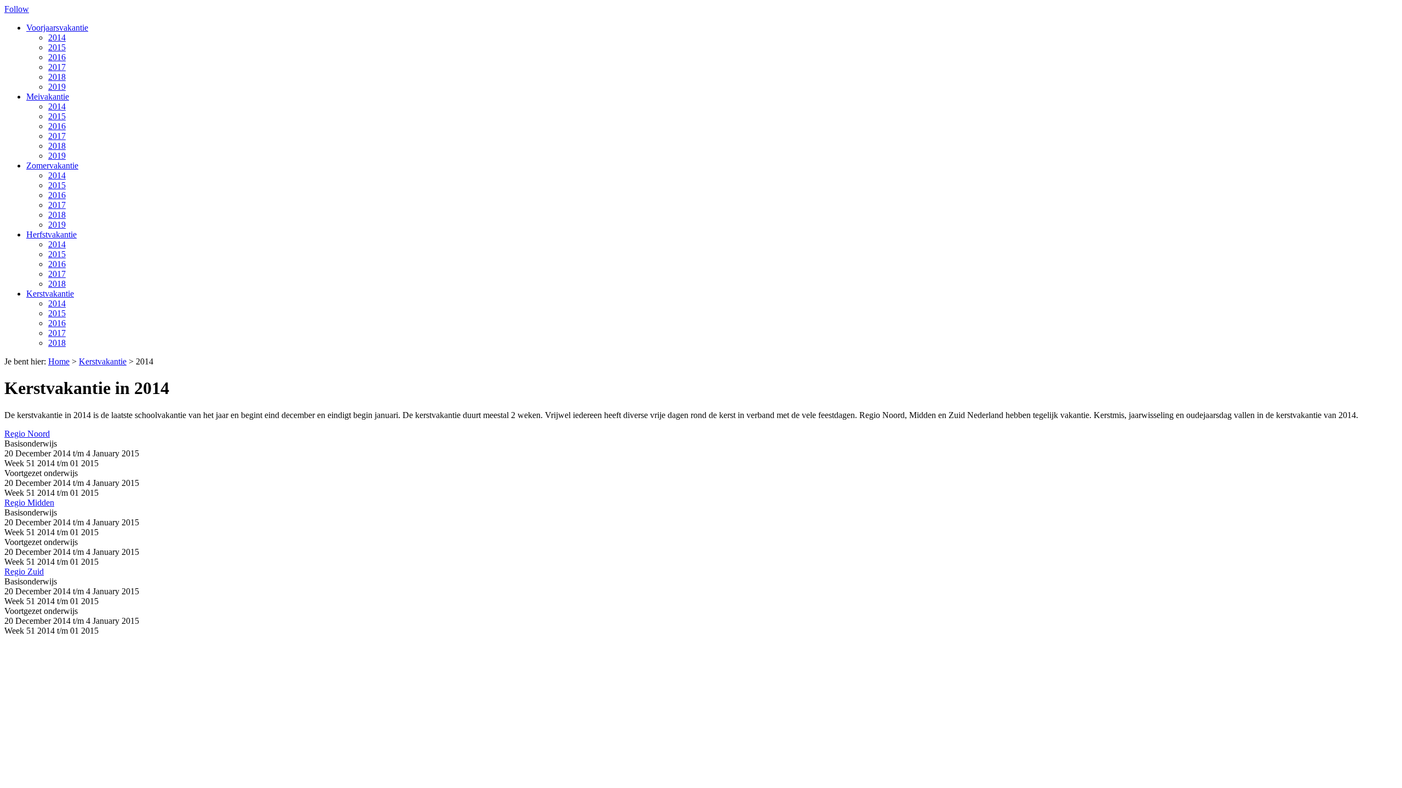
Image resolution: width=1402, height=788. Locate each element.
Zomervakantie (52, 165)
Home (59, 361)
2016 (57, 57)
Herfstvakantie (51, 234)
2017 (57, 67)
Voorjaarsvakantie (57, 27)
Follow (16, 9)
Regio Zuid (24, 571)
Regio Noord (27, 433)
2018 (57, 77)
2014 (57, 37)
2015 (57, 47)
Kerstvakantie (50, 293)
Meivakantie (47, 96)
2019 (57, 86)
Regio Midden (29, 502)
